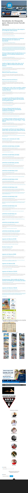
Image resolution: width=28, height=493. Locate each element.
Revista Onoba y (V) (7, 247)
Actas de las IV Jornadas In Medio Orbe (8, 201)
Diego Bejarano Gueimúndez (17, 47)
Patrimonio (23, 176)
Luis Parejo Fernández (8, 202)
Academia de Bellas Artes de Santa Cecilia (8, 135)
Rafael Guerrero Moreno (14, 294)
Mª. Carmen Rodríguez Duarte (13, 202)
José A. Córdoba (14, 457)
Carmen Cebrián (17, 135)
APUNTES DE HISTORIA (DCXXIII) (11, 146)
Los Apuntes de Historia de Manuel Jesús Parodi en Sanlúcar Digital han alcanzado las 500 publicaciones (13, 99)
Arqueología (14, 135)
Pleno (4, 95)
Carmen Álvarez (7, 47)
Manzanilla (9, 276)
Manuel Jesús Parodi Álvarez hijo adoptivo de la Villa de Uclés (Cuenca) (13, 30)
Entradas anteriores (5, 296)
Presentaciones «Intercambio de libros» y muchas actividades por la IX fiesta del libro (14, 280)
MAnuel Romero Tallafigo (4, 49)
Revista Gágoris (16, 236)
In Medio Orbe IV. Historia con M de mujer (12, 192)
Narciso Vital (10, 50)
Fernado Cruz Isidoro (4, 48)
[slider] (24, 385)
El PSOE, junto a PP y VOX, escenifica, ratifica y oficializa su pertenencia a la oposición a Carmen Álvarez (14, 89)
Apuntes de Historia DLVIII (9, 239)
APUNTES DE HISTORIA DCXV (10, 170)
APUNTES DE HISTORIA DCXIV (10, 179)
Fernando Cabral (14, 425)
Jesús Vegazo (11, 126)
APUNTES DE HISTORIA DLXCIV (10, 222)
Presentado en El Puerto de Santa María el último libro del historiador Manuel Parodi (13, 129)
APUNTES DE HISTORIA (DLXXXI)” (11, 231)
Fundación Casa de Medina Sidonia (18, 176)
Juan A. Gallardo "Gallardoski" (14, 441)
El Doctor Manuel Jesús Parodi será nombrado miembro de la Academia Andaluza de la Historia (11, 109)
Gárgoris (5, 228)
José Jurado (14, 48)
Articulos (11, 140)
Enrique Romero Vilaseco (22, 47)
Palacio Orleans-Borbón (14, 228)
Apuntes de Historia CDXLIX (9, 288)
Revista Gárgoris (16, 244)
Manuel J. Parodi (16, 60)
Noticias (12, 32)
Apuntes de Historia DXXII (9, 254)
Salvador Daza (13, 50)
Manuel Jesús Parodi (15, 81)
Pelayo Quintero (12, 35)
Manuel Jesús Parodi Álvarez (7, 35)
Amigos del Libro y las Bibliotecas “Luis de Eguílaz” (9, 176)
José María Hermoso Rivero (18, 48)
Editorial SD (14, 42)
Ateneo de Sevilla (13, 60)
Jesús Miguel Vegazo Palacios (10, 48)
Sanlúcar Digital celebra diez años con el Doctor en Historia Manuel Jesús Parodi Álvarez (13, 64)
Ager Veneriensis (6, 192)
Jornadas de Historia (23, 184)
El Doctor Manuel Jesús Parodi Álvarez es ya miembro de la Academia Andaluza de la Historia (13, 54)
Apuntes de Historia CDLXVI (9, 271)
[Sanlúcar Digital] (9, 5)
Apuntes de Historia (6, 105)
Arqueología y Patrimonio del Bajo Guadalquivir (9, 184)
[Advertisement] (14, 364)
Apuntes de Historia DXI (8, 263)
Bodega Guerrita (6, 126)
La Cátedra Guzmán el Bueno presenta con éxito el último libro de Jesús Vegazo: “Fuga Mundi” (13, 120)
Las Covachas (6, 276)
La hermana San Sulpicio (9, 268)
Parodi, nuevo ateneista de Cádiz (10, 139)
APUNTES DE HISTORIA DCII (9, 206)
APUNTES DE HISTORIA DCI (9, 214)
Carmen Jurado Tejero (11, 47)
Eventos (12, 282)
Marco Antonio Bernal (10, 49)
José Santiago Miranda (23, 48)
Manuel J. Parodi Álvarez (9, 294)
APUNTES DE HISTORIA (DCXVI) (10, 162)
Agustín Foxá (5, 268)
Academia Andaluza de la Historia (7, 60)
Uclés (14, 35)
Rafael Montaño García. (19, 294)
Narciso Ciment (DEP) (7, 50)
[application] (14, 385)
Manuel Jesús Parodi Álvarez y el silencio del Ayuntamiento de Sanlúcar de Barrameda (13, 40)
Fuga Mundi (9, 126)
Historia (11, 248)
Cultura (11, 32)
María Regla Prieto (21, 49)
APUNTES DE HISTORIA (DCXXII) (10, 154)
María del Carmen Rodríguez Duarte (16, 49)
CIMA (4, 276)
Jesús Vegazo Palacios (14, 201)
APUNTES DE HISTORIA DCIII (9, 196)
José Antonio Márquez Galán (9, 228)
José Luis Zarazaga (14, 449)
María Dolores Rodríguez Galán (19, 202)
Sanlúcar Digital (8, 32)
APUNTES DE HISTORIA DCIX (9, 187)
